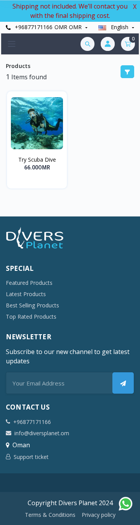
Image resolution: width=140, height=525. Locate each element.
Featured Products (29, 282)
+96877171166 (32, 27)
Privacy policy (99, 514)
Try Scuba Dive (37, 159)
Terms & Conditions (50, 514)
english (119, 27)
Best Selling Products (32, 305)
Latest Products (26, 294)
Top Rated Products (31, 316)
